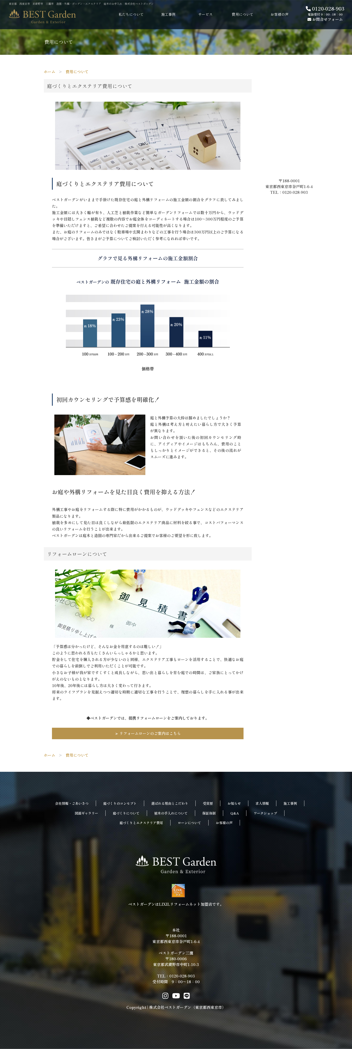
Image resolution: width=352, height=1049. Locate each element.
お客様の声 (224, 822)
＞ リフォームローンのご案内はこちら (148, 733)
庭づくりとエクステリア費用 (141, 822)
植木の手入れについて (171, 813)
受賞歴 (208, 803)
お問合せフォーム (327, 19)
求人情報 (262, 803)
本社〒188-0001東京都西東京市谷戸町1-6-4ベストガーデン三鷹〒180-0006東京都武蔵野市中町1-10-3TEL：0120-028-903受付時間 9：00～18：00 (176, 955)
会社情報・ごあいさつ (72, 803)
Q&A (234, 813)
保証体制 (209, 813)
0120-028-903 (327, 8)
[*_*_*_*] (147, 166)
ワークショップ (265, 813)
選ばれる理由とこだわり (169, 803)
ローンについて (189, 822)
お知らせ (234, 803)
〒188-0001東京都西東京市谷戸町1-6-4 (291, 183)
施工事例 (290, 803)
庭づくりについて (126, 813)
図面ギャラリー (86, 813)
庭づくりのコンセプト (120, 803)
